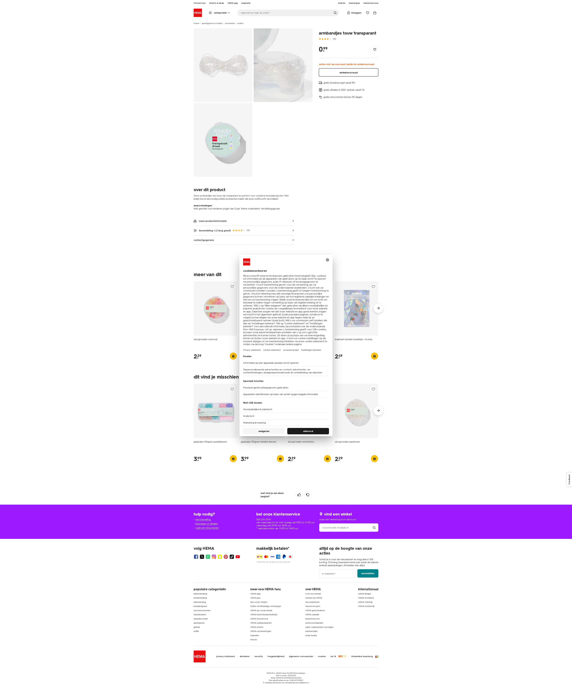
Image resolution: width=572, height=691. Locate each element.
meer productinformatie (213, 221)
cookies (322, 656)
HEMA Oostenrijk (366, 606)
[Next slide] (378, 308)
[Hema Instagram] (214, 557)
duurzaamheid (312, 602)
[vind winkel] (374, 527)
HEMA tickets (256, 627)
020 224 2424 (263, 519)
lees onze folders (258, 602)
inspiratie (254, 635)
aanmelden (367, 573)
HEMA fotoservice (259, 618)
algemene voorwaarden (301, 656)
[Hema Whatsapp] (208, 557)
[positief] (299, 494)
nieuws (253, 639)
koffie (196, 631)
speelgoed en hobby (212, 23)
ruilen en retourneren (207, 527)
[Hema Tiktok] (232, 557)
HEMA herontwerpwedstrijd (263, 614)
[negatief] (307, 494)
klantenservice (312, 618)
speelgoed (199, 623)
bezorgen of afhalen (206, 523)
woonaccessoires (202, 610)
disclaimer (245, 656)
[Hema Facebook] (196, 557)
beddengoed (200, 606)
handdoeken (200, 614)
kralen (240, 23)
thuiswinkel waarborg (362, 656)
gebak (197, 627)
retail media (311, 635)
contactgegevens (204, 240)
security (259, 656)
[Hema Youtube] (238, 557)
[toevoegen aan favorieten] (374, 49)
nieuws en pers (312, 606)
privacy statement (225, 656)
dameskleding (200, 593)
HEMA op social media (261, 610)
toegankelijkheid (276, 656)
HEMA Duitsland (366, 598)
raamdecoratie (201, 618)
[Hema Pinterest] (226, 557)
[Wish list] (367, 12)
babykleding (200, 602)
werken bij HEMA (313, 598)
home (196, 23)
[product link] (215, 308)
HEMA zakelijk (312, 614)
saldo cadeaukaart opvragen (319, 627)
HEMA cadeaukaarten (261, 623)
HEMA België (364, 593)
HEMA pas (255, 598)
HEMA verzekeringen (260, 631)
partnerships (311, 631)
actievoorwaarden (314, 623)
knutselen (230, 23)
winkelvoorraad (348, 72)
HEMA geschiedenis (315, 610)
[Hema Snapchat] (220, 557)
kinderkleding (200, 598)
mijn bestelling (203, 519)
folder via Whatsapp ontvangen (265, 606)
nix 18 (333, 656)
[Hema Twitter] (202, 557)
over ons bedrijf (313, 593)
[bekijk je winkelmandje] (374, 12)
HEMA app (255, 593)
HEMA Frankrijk (365, 602)
